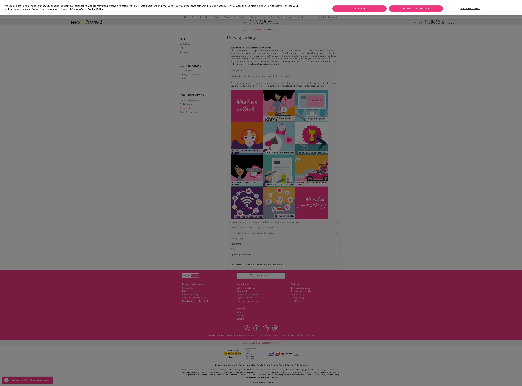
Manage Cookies (470, 8)
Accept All (359, 8)
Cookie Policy (95, 9)
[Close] (518, 7)
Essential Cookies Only (416, 8)
